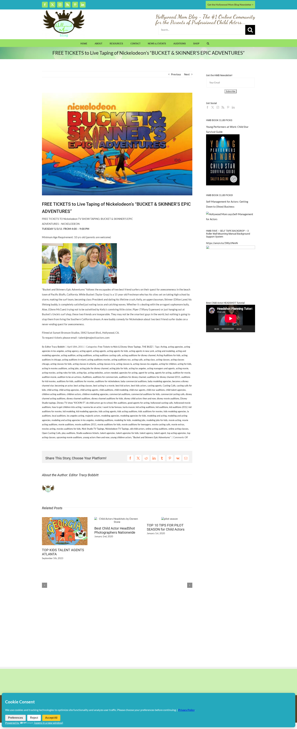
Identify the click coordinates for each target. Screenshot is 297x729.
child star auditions (155, 389)
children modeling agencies (95, 394)
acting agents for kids (117, 351)
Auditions (87, 377)
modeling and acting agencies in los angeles (73, 420)
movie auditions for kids (109, 424)
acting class (149, 359)
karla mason (129, 407)
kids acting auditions (127, 411)
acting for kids (184, 364)
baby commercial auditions (134, 381)
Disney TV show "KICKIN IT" (71, 402)
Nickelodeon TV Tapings (117, 428)
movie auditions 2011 (85, 424)
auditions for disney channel (132, 377)
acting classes (163, 359)
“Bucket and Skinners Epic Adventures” (152, 437)
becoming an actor (64, 385)
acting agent (86, 351)
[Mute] (245, 329)
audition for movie (181, 372)
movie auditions (66, 424)
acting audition (68, 355)
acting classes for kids (61, 364)
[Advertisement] (82, 90)
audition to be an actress (69, 377)
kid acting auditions (145, 407)
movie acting (175, 420)
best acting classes (83, 385)
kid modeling (69, 411)
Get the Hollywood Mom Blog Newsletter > (230, 4)
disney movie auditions (168, 398)
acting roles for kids (66, 372)
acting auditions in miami (74, 359)
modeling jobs (138, 420)
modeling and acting (157, 415)
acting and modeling (165, 351)
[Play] (210, 329)
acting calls (137, 359)
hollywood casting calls (162, 402)
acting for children (168, 364)
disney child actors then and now (140, 398)
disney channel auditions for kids (107, 398)
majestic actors (92, 415)
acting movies (49, 372)
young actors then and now (96, 437)
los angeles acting (75, 415)
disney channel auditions (78, 398)
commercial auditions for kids (145, 394)
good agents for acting (139, 402)
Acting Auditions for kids (168, 355)
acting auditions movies (98, 359)
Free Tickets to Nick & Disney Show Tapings (119, 346)
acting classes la (124, 364)
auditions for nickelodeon (107, 381)
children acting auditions (54, 394)
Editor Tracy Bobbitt (55, 346)
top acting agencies (176, 433)
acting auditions (84, 355)
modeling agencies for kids (133, 415)
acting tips (82, 372)
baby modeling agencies (159, 381)
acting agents (99, 351)
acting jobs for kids (118, 368)
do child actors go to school (99, 402)
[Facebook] (207, 107)
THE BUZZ (147, 346)
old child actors (137, 428)
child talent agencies (176, 389)
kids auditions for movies (150, 411)
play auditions (68, 433)
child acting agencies (69, 389)
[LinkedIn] (233, 107)
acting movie (182, 368)
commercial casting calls (173, 394)
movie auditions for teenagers (136, 424)
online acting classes (178, 428)
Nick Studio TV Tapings (93, 428)
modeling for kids (122, 420)
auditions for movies (84, 381)
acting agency (72, 351)
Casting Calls (169, 385)
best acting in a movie (103, 385)
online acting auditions (156, 428)
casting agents (154, 385)
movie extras (177, 424)
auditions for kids (65, 381)
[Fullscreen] (250, 329)
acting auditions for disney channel (139, 355)
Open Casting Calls (51, 433)
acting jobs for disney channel (94, 368)
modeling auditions (104, 420)
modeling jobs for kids (157, 420)
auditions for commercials (105, 377)
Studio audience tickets (87, 433)
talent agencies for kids (127, 433)
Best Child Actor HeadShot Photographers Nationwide (114, 530)
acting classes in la (106, 364)
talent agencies (107, 433)
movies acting (49, 428)
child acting (52, 389)
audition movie (49, 377)
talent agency (146, 433)
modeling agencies (110, 415)
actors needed (111, 372)
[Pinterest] (228, 107)
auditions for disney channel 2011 (163, 377)
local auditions (59, 415)
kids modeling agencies (175, 411)
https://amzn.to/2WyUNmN (222, 243)
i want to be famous (112, 407)
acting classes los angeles (145, 364)
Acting (164, 346)
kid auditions (162, 407)
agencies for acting (128, 372)
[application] (230, 318)
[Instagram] (217, 107)
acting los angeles (137, 368)
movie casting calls (161, 424)
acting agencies (175, 346)
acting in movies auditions (54, 368)
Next (187, 74)
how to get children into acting (66, 407)
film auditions (120, 402)
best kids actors (138, 385)
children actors (74, 394)
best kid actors (123, 385)
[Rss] (223, 107)
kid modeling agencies (87, 411)
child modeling (121, 389)
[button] (208, 43)
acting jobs (73, 368)
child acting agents (89, 389)
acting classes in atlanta (84, 364)
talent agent (160, 433)
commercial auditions (119, 394)
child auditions (106, 389)
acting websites (95, 372)
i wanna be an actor (91, 407)
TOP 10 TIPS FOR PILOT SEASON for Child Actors (165, 527)
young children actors (121, 437)
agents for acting (163, 372)
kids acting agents (107, 411)
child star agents (137, 389)
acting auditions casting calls (107, 355)
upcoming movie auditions (69, 437)
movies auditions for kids (69, 428)
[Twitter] (212, 107)
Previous (176, 74)
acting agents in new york (141, 351)
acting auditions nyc (121, 359)
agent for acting (146, 372)
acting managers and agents (161, 368)
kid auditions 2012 (178, 407)
